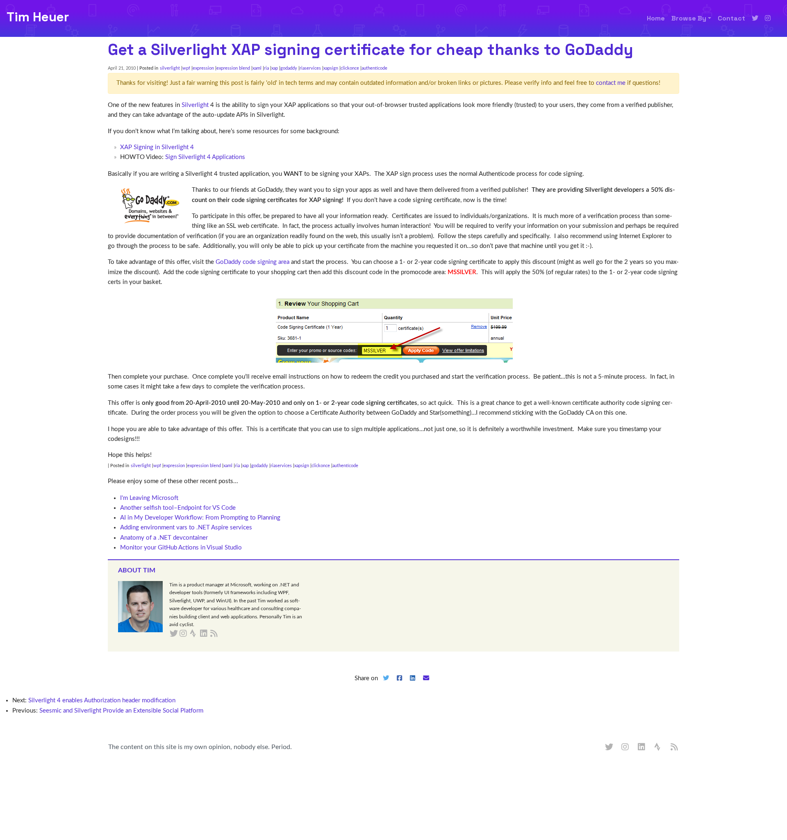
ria (266, 68)
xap (274, 68)
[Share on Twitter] (386, 685)
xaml (257, 68)
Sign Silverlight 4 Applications (205, 157)
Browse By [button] (688, 18)
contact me (611, 83)
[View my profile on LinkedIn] (642, 747)
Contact (731, 18)
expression (203, 68)
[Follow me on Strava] (658, 747)
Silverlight (195, 105)
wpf (186, 68)
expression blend (233, 68)
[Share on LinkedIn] (413, 685)
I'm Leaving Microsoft (149, 498)
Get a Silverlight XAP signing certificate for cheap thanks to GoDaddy (370, 49)
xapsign (330, 68)
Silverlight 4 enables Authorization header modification (101, 700)
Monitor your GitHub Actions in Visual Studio (181, 548)
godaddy (288, 68)
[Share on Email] (426, 685)
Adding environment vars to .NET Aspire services (186, 527)
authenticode (374, 68)
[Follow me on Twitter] (755, 18)
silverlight (170, 68)
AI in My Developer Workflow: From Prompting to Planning (200, 518)
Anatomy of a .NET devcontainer (164, 538)
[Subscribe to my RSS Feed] (224, 634)
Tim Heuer (38, 17)
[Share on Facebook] (399, 685)
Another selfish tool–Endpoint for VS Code (178, 508)
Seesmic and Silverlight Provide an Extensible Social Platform (121, 711)
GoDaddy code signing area (252, 262)
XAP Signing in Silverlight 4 (157, 147)
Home (656, 18)
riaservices (310, 68)
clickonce (350, 68)
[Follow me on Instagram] (768, 18)
